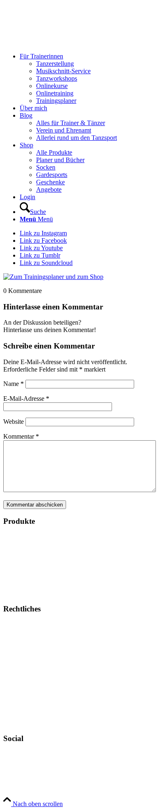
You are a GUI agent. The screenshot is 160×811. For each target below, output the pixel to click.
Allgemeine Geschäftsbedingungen (48, 638)
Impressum (17, 624)
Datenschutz (19, 652)
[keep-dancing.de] (64, 42)
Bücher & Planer (25, 536)
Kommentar (21, 436)
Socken (13, 578)
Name (13, 383)
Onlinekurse (19, 550)
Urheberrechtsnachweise (35, 666)
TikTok (12, 782)
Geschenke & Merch (30, 564)
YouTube (16, 768)
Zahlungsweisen (24, 680)
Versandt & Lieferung (31, 708)
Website (13, 421)
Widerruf (14, 694)
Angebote (16, 592)
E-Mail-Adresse (26, 398)
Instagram (16, 754)
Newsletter (17, 722)
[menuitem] (88, 79)
